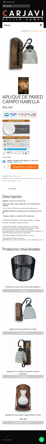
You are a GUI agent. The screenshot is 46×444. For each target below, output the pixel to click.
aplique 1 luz (11, 178)
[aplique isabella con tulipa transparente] (23, 85)
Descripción (12, 188)
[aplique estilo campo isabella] (23, 55)
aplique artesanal (21, 178)
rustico (19, 180)
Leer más (23, 291)
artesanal (39, 178)
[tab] (12, 189)
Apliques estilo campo (36, 31)
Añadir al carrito (24, 166)
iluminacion (13, 180)
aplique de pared (31, 178)
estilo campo (6, 180)
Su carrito (9, 2)
